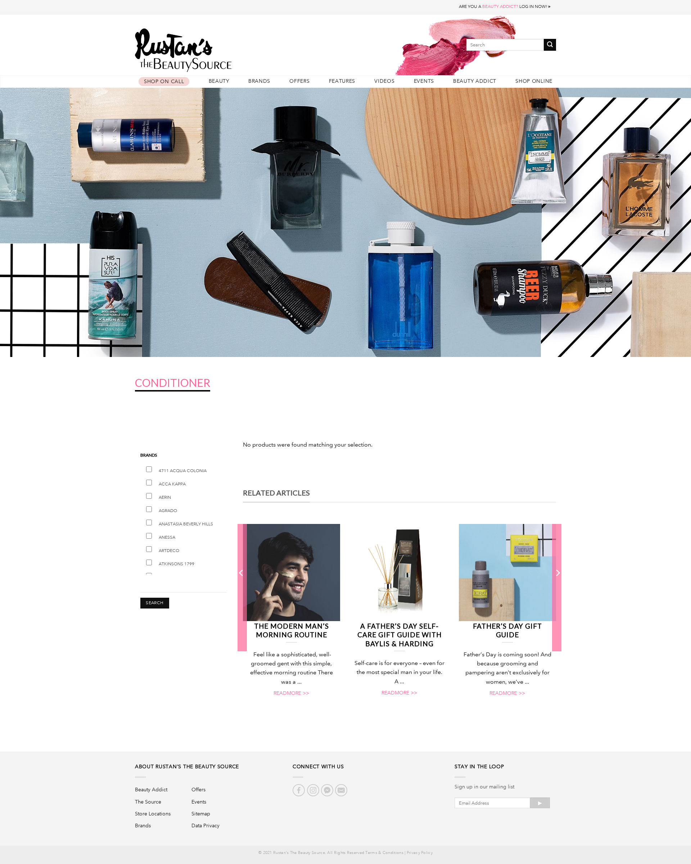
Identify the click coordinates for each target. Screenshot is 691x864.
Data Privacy (205, 825)
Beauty (219, 81)
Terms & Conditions (384, 852)
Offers (299, 81)
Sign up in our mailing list (484, 786)
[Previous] (241, 587)
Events (424, 81)
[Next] (557, 587)
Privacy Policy (420, 852)
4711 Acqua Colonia (183, 471)
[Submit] (550, 45)
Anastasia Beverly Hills (186, 524)
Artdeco (169, 550)
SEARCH (154, 603)
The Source (148, 802)
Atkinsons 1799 (176, 564)
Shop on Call (164, 81)
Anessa (167, 537)
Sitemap (200, 813)
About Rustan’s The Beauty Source (187, 766)
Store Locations (153, 813)
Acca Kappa (172, 484)
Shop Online (533, 81)
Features (342, 81)
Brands (259, 81)
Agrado (168, 511)
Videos (384, 81)
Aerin (165, 497)
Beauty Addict (474, 81)
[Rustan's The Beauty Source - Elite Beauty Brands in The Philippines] (216, 47)
